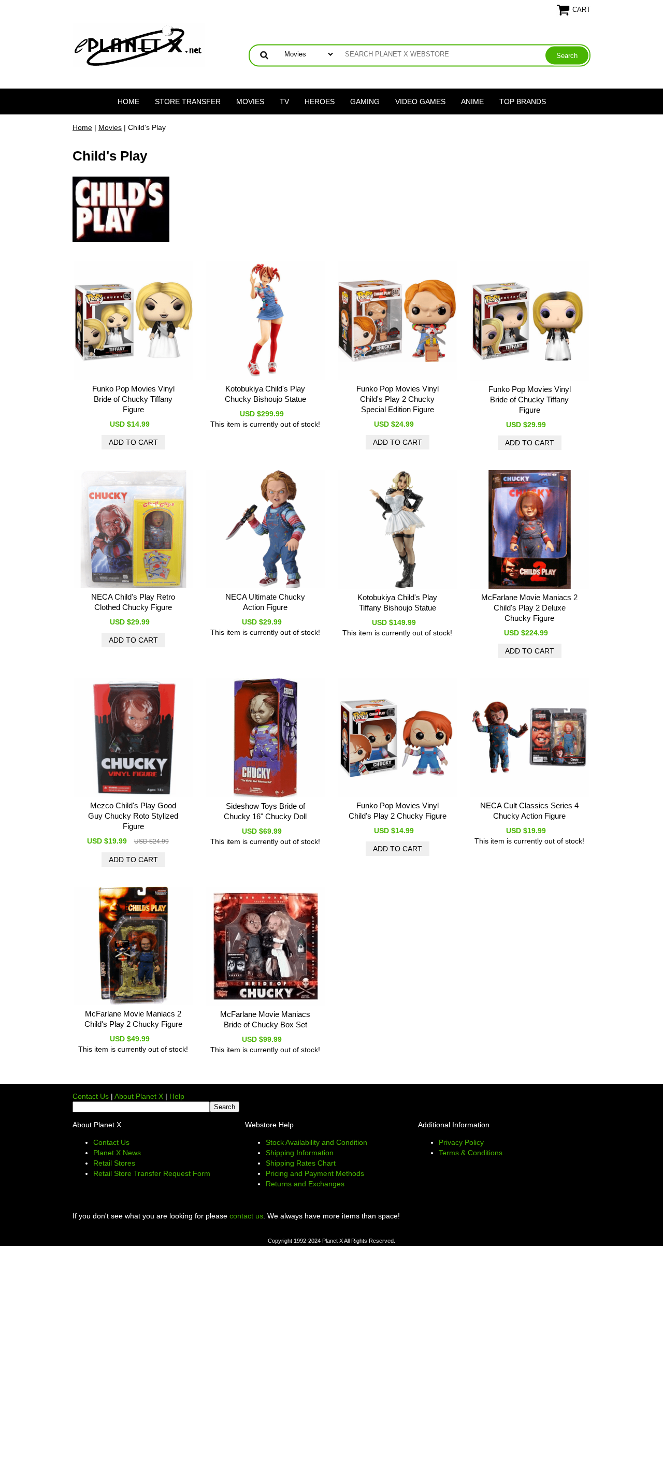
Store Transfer (188, 101)
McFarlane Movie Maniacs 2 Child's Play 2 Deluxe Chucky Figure (529, 607)
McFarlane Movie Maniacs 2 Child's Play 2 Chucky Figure (133, 1018)
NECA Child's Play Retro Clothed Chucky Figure (133, 602)
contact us (246, 1216)
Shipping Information (300, 1153)
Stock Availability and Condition (316, 1142)
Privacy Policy (461, 1142)
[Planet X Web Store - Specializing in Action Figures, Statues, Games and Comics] (139, 44)
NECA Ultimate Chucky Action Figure (265, 602)
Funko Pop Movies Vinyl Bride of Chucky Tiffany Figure (133, 399)
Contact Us (91, 1096)
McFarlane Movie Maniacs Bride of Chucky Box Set (265, 1019)
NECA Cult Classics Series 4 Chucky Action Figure (529, 810)
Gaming (365, 101)
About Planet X (138, 1096)
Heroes (320, 101)
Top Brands (522, 101)
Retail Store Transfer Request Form (151, 1173)
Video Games (420, 101)
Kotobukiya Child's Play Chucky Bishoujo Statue (265, 393)
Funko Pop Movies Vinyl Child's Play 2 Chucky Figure (397, 810)
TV (284, 101)
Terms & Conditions (470, 1153)
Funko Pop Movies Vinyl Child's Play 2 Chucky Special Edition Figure (397, 399)
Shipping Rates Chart (301, 1163)
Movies (250, 101)
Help (176, 1096)
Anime (472, 101)
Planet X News (117, 1153)
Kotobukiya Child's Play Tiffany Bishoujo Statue (397, 602)
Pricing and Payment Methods (315, 1173)
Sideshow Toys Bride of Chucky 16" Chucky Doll (265, 811)
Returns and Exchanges (305, 1184)
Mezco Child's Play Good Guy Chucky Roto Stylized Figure (133, 816)
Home (128, 101)
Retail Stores (114, 1163)
